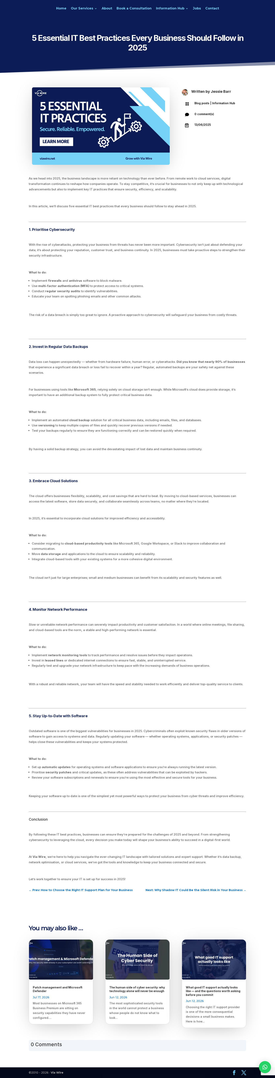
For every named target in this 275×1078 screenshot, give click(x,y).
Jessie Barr (221, 91)
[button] (265, 1067)
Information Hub (170, 8)
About (107, 8)
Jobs (197, 8)
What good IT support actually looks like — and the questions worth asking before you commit (213, 991)
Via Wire (57, 1072)
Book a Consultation (134, 8)
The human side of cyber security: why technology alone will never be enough (137, 989)
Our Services (82, 8)
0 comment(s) (204, 114)
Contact (212, 8)
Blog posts (201, 103)
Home (61, 8)
